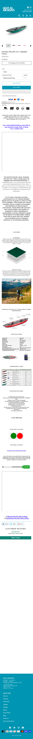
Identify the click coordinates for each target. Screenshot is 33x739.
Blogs (4, 715)
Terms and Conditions (8, 721)
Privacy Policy (6, 712)
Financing (5, 698)
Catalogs (5, 704)
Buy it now (16, 87)
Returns (5, 710)
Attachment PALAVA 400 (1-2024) (17, 518)
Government (6, 701)
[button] (16, 92)
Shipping (5, 707)
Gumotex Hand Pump (7, 75)
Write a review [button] (15, 537)
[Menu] (30, 15)
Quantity (25, 75)
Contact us (5, 718)
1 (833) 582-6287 (27, 11)
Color (3, 68)
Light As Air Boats (18, 735)
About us (5, 696)
